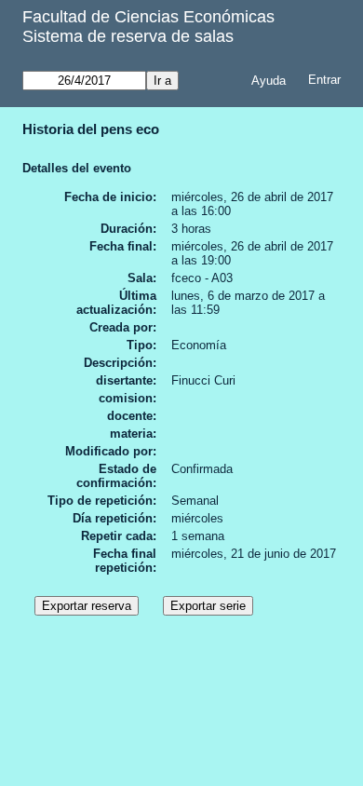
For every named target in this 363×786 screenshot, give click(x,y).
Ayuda (268, 81)
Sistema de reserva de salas (128, 36)
